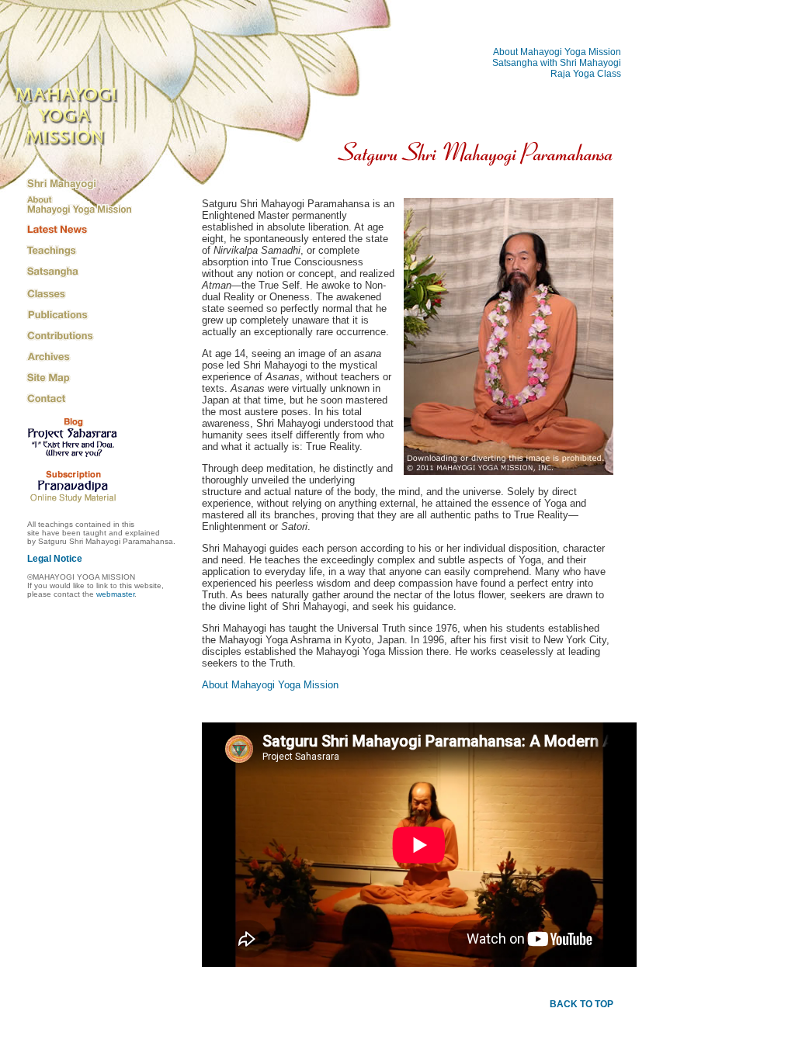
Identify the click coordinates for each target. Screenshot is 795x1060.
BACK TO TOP (581, 1004)
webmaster (115, 594)
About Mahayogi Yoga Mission (557, 52)
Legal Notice (54, 558)
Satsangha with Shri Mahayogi (556, 62)
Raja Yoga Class (585, 73)
